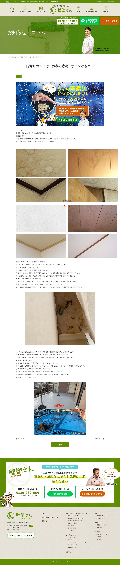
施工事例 (68, 552)
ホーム (12, 11)
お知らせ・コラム (16, 57)
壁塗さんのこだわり (102, 525)
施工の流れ (71, 539)
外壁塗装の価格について (103, 515)
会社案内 (99, 1)
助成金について (101, 518)
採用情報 (104, 1)
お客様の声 (99, 527)
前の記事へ (21, 438)
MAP (31, 525)
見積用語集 (71, 530)
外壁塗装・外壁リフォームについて (77, 542)
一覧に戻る (60, 445)
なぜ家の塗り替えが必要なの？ (76, 518)
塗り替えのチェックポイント (75, 520)
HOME (8, 57)
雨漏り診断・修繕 (72, 547)
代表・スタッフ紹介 (102, 534)
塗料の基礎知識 (72, 528)
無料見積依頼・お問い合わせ (50, 517)
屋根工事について (72, 545)
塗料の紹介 (71, 525)
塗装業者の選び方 (72, 523)
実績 (78, 11)
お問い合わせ (111, 1)
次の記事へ (98, 438)
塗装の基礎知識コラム (73, 515)
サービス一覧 (71, 537)
